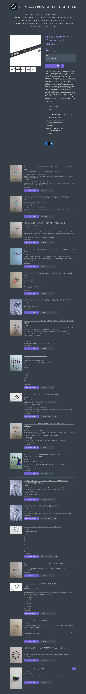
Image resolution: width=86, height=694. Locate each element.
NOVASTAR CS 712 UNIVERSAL (36, 620)
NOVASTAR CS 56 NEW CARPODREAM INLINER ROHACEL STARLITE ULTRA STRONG (46, 455)
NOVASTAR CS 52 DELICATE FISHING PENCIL (41, 394)
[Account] (46, 26)
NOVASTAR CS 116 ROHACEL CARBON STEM (41, 506)
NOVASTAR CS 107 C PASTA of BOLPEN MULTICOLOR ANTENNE (49, 563)
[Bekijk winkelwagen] (54, 26)
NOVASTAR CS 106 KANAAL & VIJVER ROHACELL (42, 526)
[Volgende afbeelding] (39, 50)
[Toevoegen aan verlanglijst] (62, 66)
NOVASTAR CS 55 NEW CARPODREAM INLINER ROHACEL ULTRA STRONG (49, 424)
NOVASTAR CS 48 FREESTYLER (35, 355)
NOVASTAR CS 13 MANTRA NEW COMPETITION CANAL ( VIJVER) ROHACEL (49, 250)
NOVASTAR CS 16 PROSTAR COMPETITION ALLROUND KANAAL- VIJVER (49, 321)
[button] (12, 69)
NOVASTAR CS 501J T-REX (34, 668)
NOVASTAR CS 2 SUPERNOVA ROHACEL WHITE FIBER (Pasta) (47, 166)
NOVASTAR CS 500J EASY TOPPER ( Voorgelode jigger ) (45, 648)
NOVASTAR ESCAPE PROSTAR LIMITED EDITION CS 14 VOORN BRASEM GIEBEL (48, 274)
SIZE (47, 55)
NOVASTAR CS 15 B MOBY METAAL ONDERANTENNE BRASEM (48, 300)
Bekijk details (27, 187)
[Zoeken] (50, 26)
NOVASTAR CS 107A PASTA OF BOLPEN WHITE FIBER (44, 584)
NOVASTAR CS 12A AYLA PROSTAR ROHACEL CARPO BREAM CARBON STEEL (44, 224)
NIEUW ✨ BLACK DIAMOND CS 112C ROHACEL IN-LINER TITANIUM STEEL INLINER (46, 482)
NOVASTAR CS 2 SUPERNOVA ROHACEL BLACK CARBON (46, 197)
